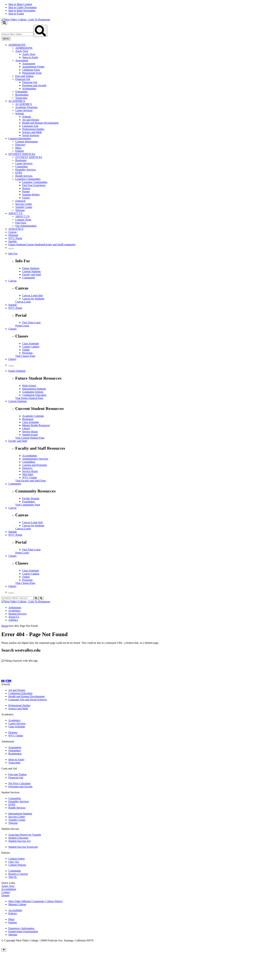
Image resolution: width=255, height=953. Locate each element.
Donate (5, 895)
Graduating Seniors (32, 391)
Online (26, 349)
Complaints (14, 870)
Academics (14, 610)
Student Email (30, 434)
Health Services (23, 175)
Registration (21, 94)
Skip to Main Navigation (21, 10)
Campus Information (19, 138)
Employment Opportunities (23, 931)
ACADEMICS (16, 100)
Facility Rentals (30, 498)
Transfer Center (23, 207)
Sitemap (12, 934)
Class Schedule (30, 343)
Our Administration (25, 225)
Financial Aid (22, 79)
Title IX (12, 877)
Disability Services (25, 169)
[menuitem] (131, 71)
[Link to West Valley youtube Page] (7, 681)
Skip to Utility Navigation (22, 7)
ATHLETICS (15, 228)
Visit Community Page (27, 504)
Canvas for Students (33, 298)
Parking (19, 150)
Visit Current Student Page (29, 437)
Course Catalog (30, 346)
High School (29, 385)
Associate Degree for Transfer (24, 834)
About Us (13, 616)
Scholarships (29, 88)
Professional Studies (33, 129)
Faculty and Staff (31, 274)
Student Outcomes (18, 837)
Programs (27, 352)
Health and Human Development (40, 122)
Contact (5, 892)
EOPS (18, 172)
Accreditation (29, 455)
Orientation (21, 91)
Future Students (30, 268)
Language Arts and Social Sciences (27, 699)
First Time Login (31, 322)
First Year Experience (34, 185)
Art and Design (30, 119)
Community (28, 277)
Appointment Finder (33, 66)
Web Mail (27, 474)
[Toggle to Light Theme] (9, 248)
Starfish (12, 241)
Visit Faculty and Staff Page (30, 480)
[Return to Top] (3, 950)
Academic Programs (26, 107)
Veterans (20, 210)
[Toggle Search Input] (4, 23)
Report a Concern (18, 873)
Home (4, 625)
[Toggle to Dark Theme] (12, 248)
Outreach (20, 200)
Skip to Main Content (20, 4)
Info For (12, 253)
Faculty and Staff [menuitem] (53, 244)
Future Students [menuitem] (17, 244)
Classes (12, 328)
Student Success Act (19, 840)
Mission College (17, 904)
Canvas (12, 232)
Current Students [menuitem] (35, 244)
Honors (26, 188)
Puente (26, 191)
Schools (19, 113)
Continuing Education (34, 394)
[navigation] (127, 9)
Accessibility (15, 910)
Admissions (14, 607)
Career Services (23, 110)
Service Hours (30, 431)
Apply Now (21, 51)
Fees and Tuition (24, 76)
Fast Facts (20, 222)
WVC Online (29, 477)
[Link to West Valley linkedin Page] (10, 681)
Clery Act (13, 861)
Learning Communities (27, 178)
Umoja (26, 197)
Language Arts (30, 125)
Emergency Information (21, 928)
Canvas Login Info (32, 295)
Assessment (21, 60)
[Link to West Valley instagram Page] (5, 681)
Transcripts (21, 97)
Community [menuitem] (69, 244)
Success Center (23, 203)
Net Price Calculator (19, 783)
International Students (34, 388)
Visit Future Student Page (29, 398)
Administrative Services (35, 458)
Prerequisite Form (32, 72)
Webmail (13, 235)
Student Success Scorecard (23, 846)
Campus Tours (23, 219)
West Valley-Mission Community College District (35, 901)
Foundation (28, 501)
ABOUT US (15, 213)
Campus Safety (16, 858)
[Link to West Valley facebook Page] (2, 681)
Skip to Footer (16, 13)
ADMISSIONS (17, 44)
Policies (12, 913)
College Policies (17, 864)
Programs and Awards (34, 85)
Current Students (31, 271)
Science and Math (32, 132)
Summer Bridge (31, 194)
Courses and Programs (34, 464)
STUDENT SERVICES (21, 154)
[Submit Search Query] (40, 31)
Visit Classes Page (25, 355)
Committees (28, 461)
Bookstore (21, 160)
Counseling (21, 166)
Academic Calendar (33, 415)
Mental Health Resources (36, 425)
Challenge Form (31, 69)
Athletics (13, 619)
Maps (18, 147)
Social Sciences (30, 135)
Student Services (17, 613)
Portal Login (22, 325)
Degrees (12, 732)
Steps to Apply (30, 57)
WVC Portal (15, 238)
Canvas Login (23, 301)
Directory (20, 144)
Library (12, 359)
